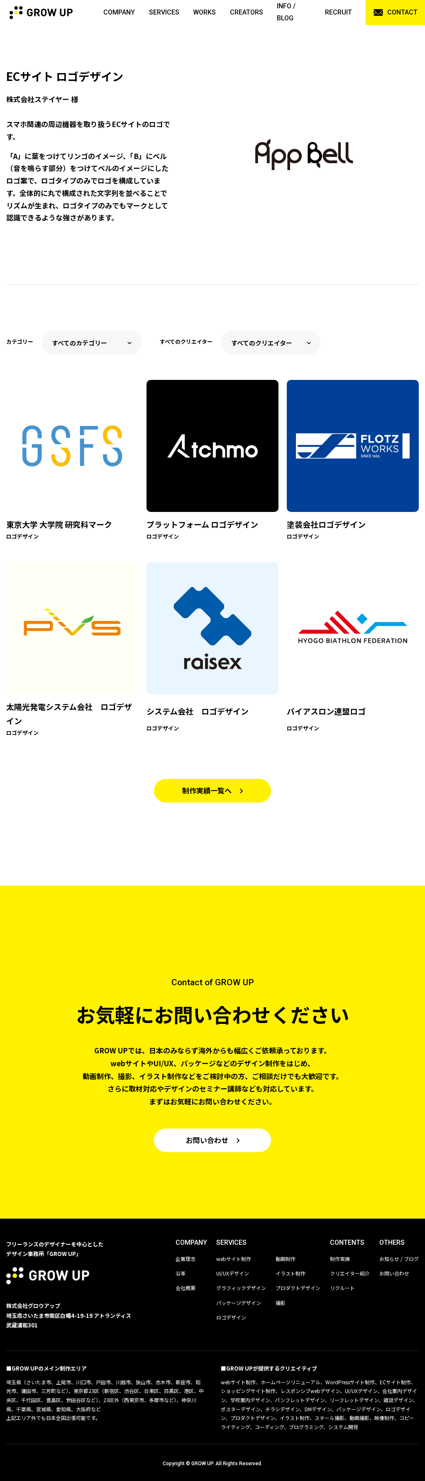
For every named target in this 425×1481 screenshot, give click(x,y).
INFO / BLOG (286, 12)
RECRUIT (338, 12)
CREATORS (246, 12)
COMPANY (119, 12)
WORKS (204, 12)
